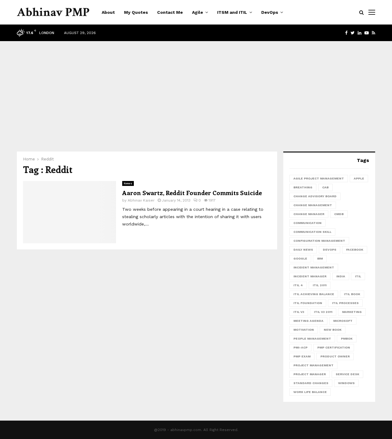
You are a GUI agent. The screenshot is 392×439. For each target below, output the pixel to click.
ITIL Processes (345, 303)
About (108, 12)
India (340, 276)
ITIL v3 (298, 312)
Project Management (313, 365)
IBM (320, 258)
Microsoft (342, 320)
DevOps (269, 12)
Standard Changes (310, 383)
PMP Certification (333, 347)
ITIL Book (352, 294)
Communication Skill (312, 231)
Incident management (313, 267)
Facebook (354, 249)
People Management (312, 338)
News (128, 183)
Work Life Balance (310, 392)
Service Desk (347, 374)
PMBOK (346, 338)
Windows (346, 383)
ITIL (358, 276)
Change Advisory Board (315, 196)
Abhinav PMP (53, 12)
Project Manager (309, 374)
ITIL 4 (298, 285)
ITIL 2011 (319, 285)
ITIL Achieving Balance (313, 294)
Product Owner (335, 356)
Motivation (303, 329)
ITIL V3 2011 (323, 312)
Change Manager (308, 214)
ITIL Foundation (307, 303)
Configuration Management (319, 240)
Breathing (302, 187)
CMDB (339, 214)
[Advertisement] (196, 90)
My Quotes (136, 12)
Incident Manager (309, 276)
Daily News (303, 249)
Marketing (352, 312)
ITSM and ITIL (232, 12)
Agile (197, 12)
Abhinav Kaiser (141, 200)
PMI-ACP (300, 347)
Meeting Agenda (308, 320)
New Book (332, 329)
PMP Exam (302, 356)
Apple (359, 178)
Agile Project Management (318, 178)
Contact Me (170, 12)
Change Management (312, 205)
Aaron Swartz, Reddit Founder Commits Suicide (192, 192)
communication (307, 223)
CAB (325, 187)
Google (300, 258)
